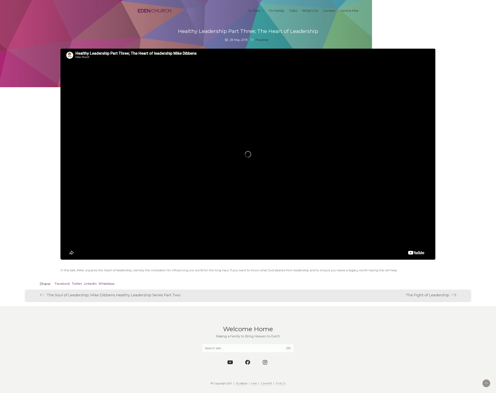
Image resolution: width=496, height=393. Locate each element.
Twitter (77, 283)
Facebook (62, 283)
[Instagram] (265, 362)
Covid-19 (266, 383)
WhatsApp (107, 283)
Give (254, 383)
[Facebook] (247, 362)
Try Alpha (241, 383)
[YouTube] (230, 362)
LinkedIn (90, 283)
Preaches (261, 40)
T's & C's (280, 383)
